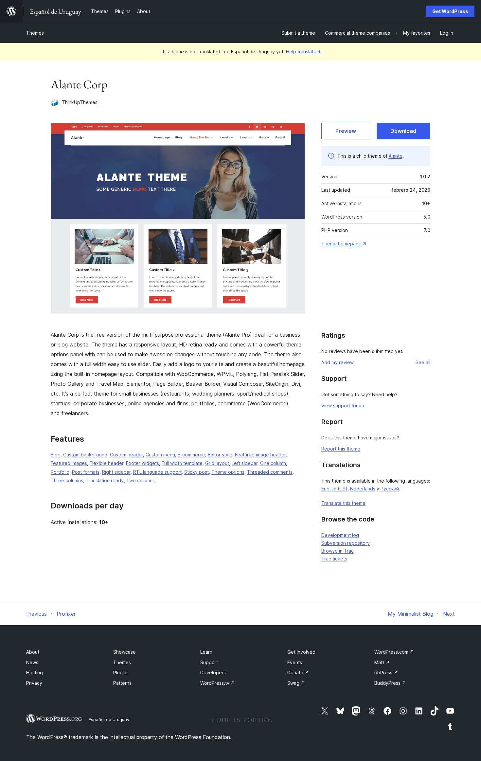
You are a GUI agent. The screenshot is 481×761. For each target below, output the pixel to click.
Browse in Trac (337, 551)
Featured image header (260, 454)
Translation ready (105, 480)
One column (273, 463)
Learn (206, 652)
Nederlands (362, 488)
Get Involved (301, 652)
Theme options (227, 472)
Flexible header (106, 463)
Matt (382, 662)
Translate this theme (343, 503)
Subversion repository (345, 543)
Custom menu (160, 454)
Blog (56, 454)
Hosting (34, 672)
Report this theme (340, 448)
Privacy (34, 683)
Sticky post (196, 472)
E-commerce (191, 454)
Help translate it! (304, 51)
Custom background (85, 454)
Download (403, 131)
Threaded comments (270, 472)
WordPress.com (394, 652)
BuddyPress (390, 683)
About (32, 652)
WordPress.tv (217, 683)
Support (209, 662)
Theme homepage (341, 243)
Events (294, 662)
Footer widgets (142, 463)
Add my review (337, 362)
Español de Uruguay (109, 719)
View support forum (342, 405)
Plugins (121, 672)
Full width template (182, 463)
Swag (296, 683)
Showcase (124, 652)
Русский (390, 488)
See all (423, 362)
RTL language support (157, 472)
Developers (213, 672)
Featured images (69, 463)
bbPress (386, 672)
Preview (345, 131)
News (32, 662)
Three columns (67, 480)
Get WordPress (450, 11)
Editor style (220, 454)
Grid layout (217, 463)
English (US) (334, 488)
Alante (395, 156)
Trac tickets (334, 558)
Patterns (122, 683)
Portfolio (60, 472)
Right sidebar (116, 472)
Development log (340, 535)
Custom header (126, 454)
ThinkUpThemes (80, 102)
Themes (35, 33)
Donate (298, 672)
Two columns (140, 480)
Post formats (85, 472)
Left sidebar (245, 463)
